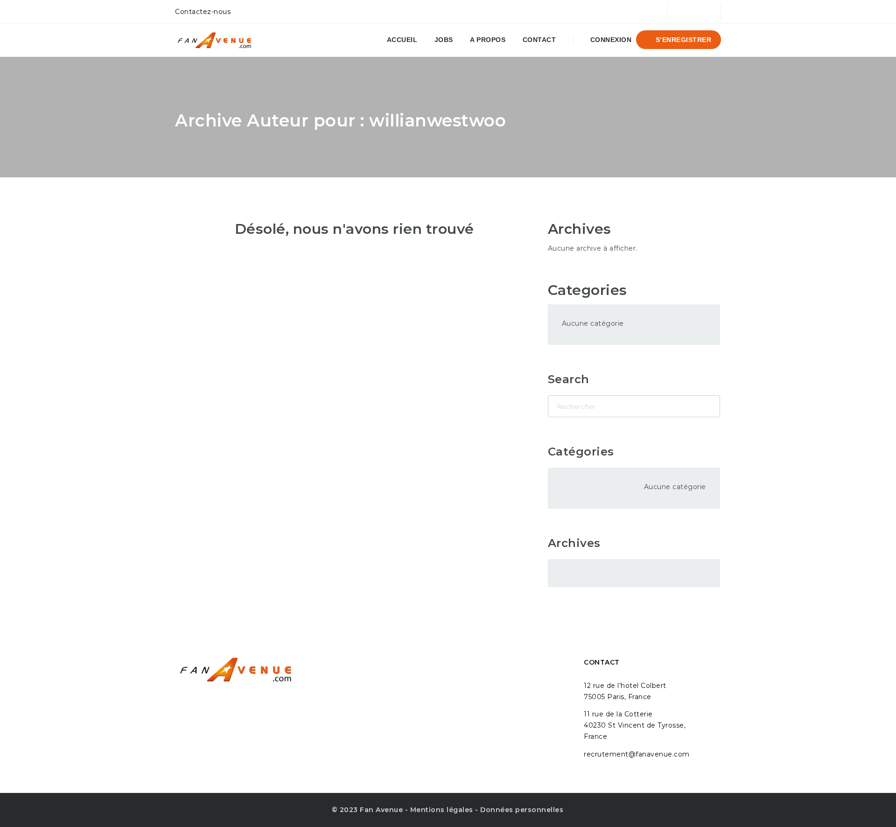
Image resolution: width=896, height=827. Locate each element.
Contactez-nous (203, 11)
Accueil (402, 39)
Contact (539, 39)
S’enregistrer (682, 39)
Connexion (609, 39)
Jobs (443, 39)
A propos (487, 39)
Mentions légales (441, 810)
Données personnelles (521, 810)
